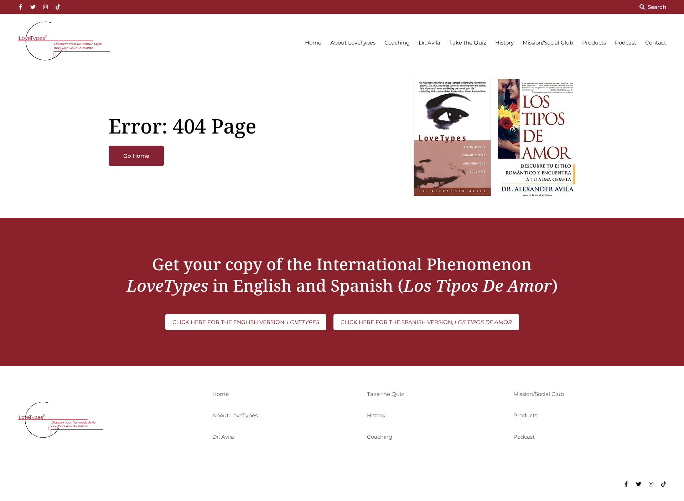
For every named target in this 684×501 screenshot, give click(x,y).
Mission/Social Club (548, 42)
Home (313, 42)
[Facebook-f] (20, 7)
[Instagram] (45, 7)
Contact (655, 42)
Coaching (397, 42)
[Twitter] (33, 7)
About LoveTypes (352, 42)
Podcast (625, 42)
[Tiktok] (58, 7)
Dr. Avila (429, 42)
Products (594, 42)
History (504, 42)
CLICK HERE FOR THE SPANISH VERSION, (426, 322)
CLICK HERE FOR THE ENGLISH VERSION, (245, 322)
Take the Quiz (467, 42)
